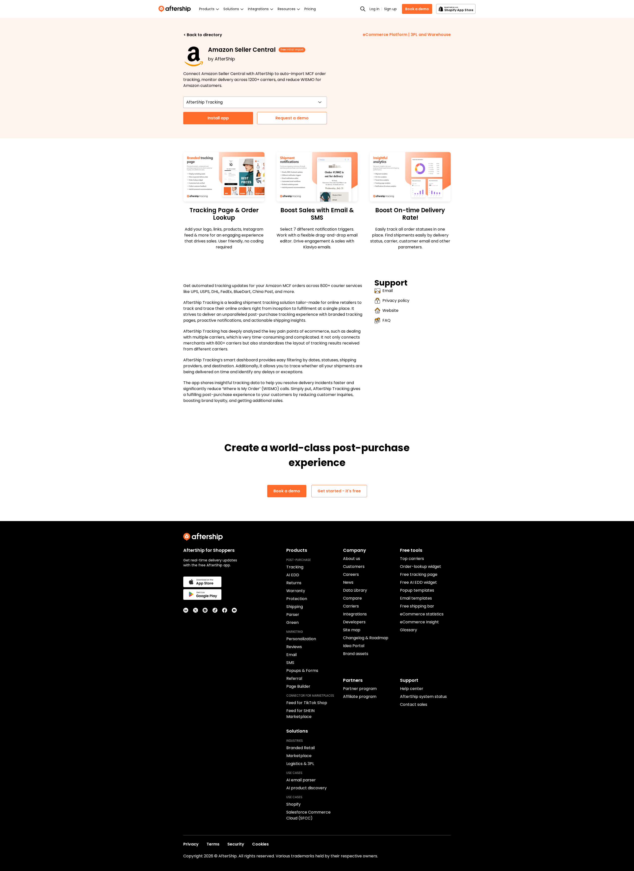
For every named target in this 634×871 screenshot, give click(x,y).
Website (390, 310)
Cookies (260, 844)
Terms (213, 844)
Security (235, 844)
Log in (374, 8)
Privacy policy (395, 300)
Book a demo (417, 8)
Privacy (191, 844)
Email (387, 290)
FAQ (386, 320)
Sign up (390, 8)
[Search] (362, 8)
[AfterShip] (175, 9)
